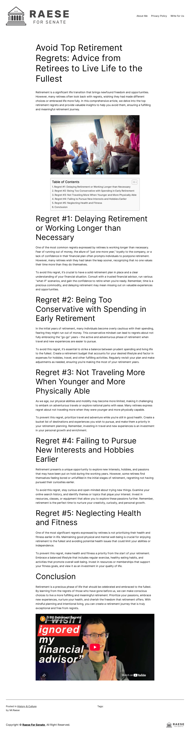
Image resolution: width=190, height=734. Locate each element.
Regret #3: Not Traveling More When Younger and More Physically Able (96, 194)
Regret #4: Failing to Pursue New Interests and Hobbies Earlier (91, 198)
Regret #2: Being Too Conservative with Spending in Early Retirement (94, 190)
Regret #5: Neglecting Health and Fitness (78, 202)
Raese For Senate (33, 724)
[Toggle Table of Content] (133, 182)
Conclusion (61, 207)
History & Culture (27, 706)
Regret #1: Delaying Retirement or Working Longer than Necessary (92, 186)
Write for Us (177, 15)
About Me (142, 15)
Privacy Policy (159, 15)
